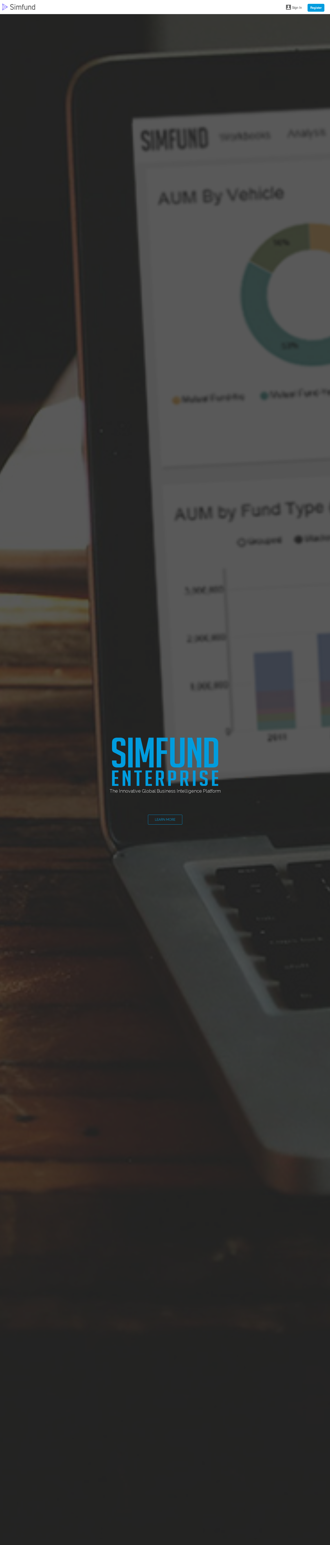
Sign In (297, 7)
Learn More (165, 819)
